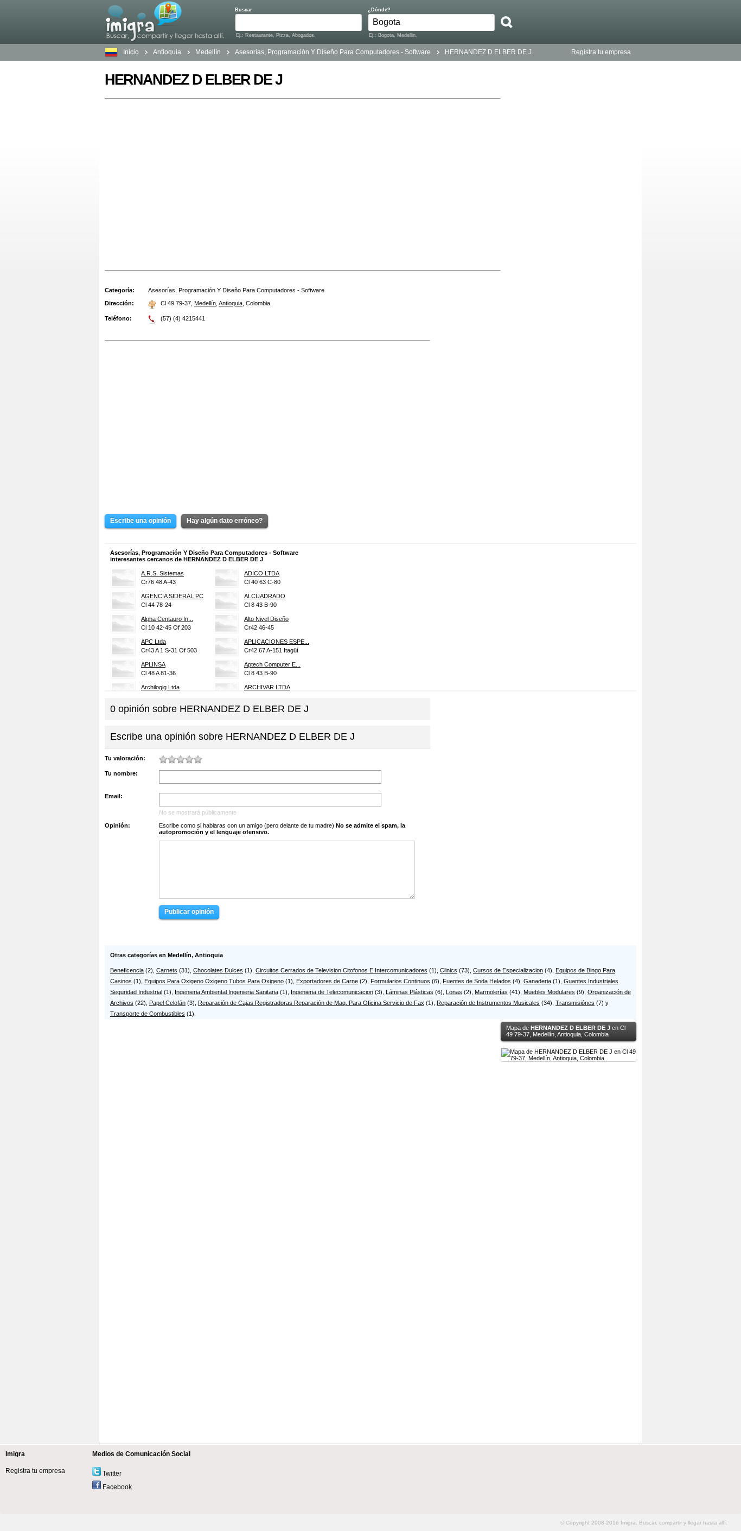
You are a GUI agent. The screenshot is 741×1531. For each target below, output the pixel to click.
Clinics (448, 970)
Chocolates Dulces (218, 970)
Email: (114, 796)
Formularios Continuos (400, 981)
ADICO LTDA (261, 573)
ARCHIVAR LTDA (267, 687)
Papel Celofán (167, 1003)
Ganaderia (537, 981)
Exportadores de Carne (327, 981)
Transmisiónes (575, 1003)
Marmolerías (491, 992)
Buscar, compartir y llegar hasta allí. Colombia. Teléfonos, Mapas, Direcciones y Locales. (164, 21)
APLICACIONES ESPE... (276, 641)
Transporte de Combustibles (147, 1013)
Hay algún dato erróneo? (225, 520)
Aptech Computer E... (272, 664)
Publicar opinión (189, 911)
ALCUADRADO (264, 596)
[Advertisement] (303, 184)
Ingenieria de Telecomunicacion (332, 992)
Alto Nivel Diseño (266, 619)
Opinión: (117, 825)
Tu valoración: (125, 758)
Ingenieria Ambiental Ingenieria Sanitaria (226, 992)
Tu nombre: (121, 773)
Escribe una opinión (140, 520)
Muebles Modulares (549, 992)
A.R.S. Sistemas (162, 573)
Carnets (166, 970)
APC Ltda (153, 641)
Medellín (205, 303)
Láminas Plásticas (409, 992)
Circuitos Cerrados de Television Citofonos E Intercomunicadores (341, 970)
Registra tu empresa (601, 52)
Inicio (131, 52)
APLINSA (153, 664)
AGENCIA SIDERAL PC (172, 596)
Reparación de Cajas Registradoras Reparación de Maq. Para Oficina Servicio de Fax (311, 1003)
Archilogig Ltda (160, 687)
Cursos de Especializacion (508, 970)
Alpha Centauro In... (167, 619)
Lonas (454, 992)
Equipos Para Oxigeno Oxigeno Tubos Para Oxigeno (214, 981)
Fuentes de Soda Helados (477, 981)
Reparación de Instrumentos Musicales (488, 1003)
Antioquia (167, 52)
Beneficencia (127, 970)
